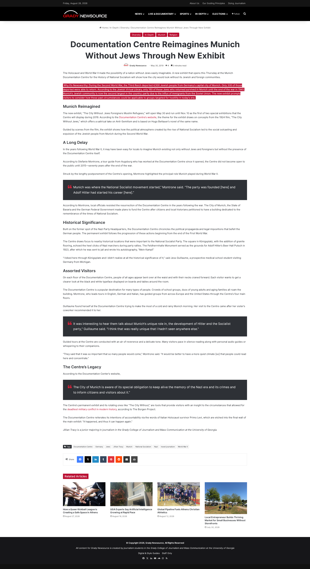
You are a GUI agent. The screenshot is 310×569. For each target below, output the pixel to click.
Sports (184, 13)
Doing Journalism (236, 3)
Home (104, 27)
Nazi (156, 447)
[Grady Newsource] (85, 14)
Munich (161, 34)
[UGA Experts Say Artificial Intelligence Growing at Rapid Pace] (131, 494)
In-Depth (200, 13)
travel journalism (168, 447)
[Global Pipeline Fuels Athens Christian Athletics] (178, 494)
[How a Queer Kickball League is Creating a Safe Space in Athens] (84, 494)
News (138, 13)
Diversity (124, 27)
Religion (173, 34)
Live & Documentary (161, 13)
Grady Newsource (137, 65)
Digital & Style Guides (149, 553)
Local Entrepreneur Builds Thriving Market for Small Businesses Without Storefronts (225, 520)
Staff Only (167, 553)
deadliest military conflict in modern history (92, 409)
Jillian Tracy (118, 447)
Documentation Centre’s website (137, 117)
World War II (183, 447)
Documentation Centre (83, 447)
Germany (99, 447)
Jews (108, 447)
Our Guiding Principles (213, 3)
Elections (218, 13)
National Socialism (143, 447)
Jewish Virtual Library (129, 89)
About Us (194, 3)
